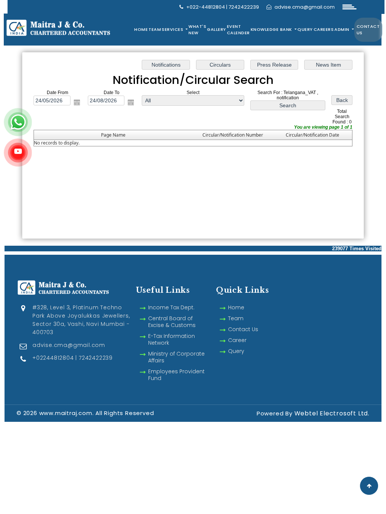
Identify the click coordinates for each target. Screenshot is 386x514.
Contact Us (368, 29)
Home (141, 29)
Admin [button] (342, 29)
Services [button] (173, 29)
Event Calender (238, 29)
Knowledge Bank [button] (272, 29)
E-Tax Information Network (171, 339)
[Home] (69, 27)
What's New (197, 29)
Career (237, 340)
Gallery (216, 29)
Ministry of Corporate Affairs (176, 357)
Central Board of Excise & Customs (172, 322)
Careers (324, 29)
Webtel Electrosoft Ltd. (331, 413)
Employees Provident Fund (176, 375)
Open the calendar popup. (77, 102)
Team (155, 29)
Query (305, 29)
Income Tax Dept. (171, 307)
